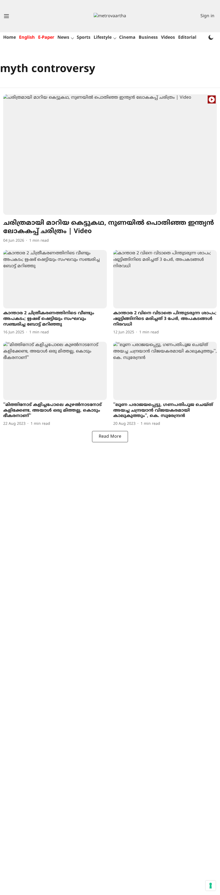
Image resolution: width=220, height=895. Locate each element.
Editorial (187, 37)
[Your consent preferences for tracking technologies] (211, 885)
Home (9, 37)
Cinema (127, 37)
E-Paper (46, 37)
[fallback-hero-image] (110, 154)
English (27, 37)
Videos (168, 37)
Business (148, 37)
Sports (83, 37)
